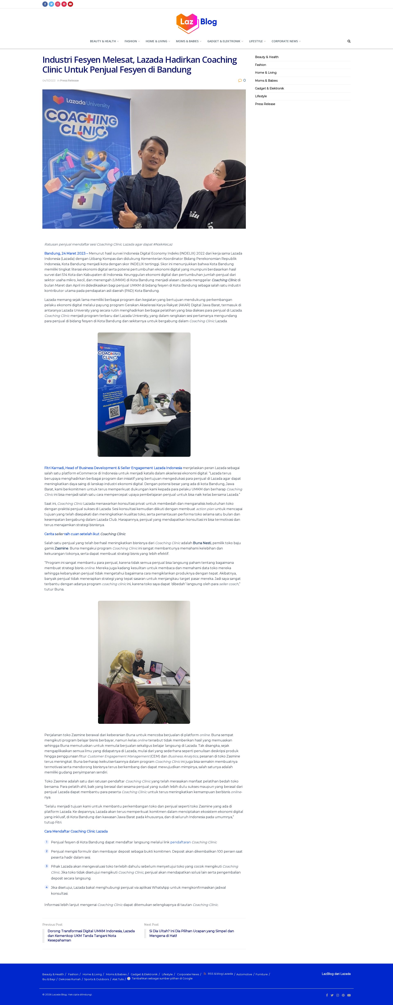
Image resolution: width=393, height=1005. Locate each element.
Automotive (244, 974)
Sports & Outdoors (96, 979)
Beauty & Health (103, 41)
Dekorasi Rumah (70, 979)
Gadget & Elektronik (223, 41)
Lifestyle (256, 41)
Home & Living (156, 41)
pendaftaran (193, 842)
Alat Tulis (118, 979)
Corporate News (285, 41)
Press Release (69, 80)
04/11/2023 (48, 80)
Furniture (262, 974)
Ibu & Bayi (48, 979)
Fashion (131, 41)
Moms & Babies (187, 41)
